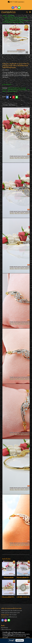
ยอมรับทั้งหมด (19, 640)
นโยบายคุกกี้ (5, 637)
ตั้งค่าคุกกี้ (11, 640)
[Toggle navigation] (30, 12)
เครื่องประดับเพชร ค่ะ (12, 91)
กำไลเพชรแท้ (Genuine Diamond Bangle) (17, 89)
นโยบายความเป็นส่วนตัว (18, 635)
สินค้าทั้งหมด (4, 627)
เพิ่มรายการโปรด (7, 84)
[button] (26, 12)
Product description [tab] (9, 105)
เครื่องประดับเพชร (6, 629)
